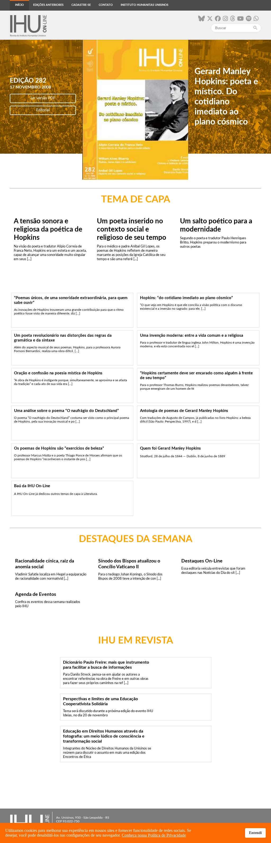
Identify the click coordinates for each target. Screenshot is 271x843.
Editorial (42, 110)
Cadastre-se (81, 4)
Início (19, 4)
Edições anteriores (48, 4)
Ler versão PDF (43, 98)
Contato (106, 4)
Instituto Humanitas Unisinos (144, 4)
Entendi (255, 833)
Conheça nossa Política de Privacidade (154, 835)
